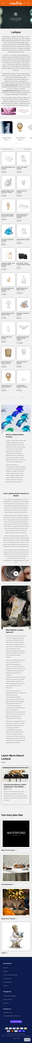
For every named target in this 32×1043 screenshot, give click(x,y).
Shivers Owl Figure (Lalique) (22, 168)
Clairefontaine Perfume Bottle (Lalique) (8, 314)
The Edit (5, 971)
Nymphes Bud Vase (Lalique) (6, 337)
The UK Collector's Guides (10, 975)
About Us (5, 967)
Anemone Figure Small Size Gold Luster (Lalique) (7, 289)
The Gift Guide (7, 978)
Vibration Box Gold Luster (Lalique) (6, 386)
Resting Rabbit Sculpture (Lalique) (22, 386)
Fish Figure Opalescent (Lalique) (23, 314)
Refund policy (10, 1035)
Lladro (3, 953)
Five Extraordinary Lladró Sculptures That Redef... (15, 786)
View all (3, 762)
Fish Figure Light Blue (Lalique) (7, 240)
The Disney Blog (7, 982)
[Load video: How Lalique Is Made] (16, 573)
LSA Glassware (7, 884)
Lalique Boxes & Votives (20, 138)
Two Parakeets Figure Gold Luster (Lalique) (7, 215)
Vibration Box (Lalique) (23, 239)
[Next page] (27, 397)
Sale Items (6, 1003)
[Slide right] (19, 143)
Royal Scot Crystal (8, 918)
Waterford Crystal (8, 850)
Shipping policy (16, 1038)
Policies (5, 985)
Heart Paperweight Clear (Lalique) (8, 168)
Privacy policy (18, 1035)
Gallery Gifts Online (15, 1033)
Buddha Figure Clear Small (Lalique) (22, 289)
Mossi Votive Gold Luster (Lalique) (6, 362)
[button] (3, 3)
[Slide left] (12, 143)
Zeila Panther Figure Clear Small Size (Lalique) (22, 216)
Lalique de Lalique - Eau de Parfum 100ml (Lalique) (8, 264)
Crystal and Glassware (9, 996)
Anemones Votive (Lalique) (21, 191)
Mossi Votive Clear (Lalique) (22, 362)
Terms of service (26, 1035)
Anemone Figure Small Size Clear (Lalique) (7, 191)
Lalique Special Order (11, 85)
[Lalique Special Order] (16, 117)
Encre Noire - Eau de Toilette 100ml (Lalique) (23, 264)
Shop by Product (7, 999)
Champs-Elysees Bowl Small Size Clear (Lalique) (23, 338)
